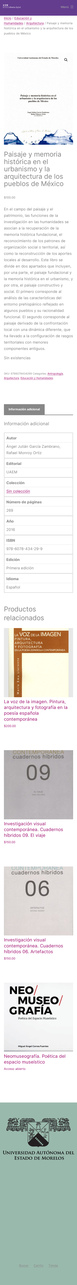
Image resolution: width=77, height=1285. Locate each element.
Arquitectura (35, 23)
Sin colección (18, 491)
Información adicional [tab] (24, 409)
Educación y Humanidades (37, 378)
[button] (66, 59)
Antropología (55, 373)
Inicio (7, 18)
